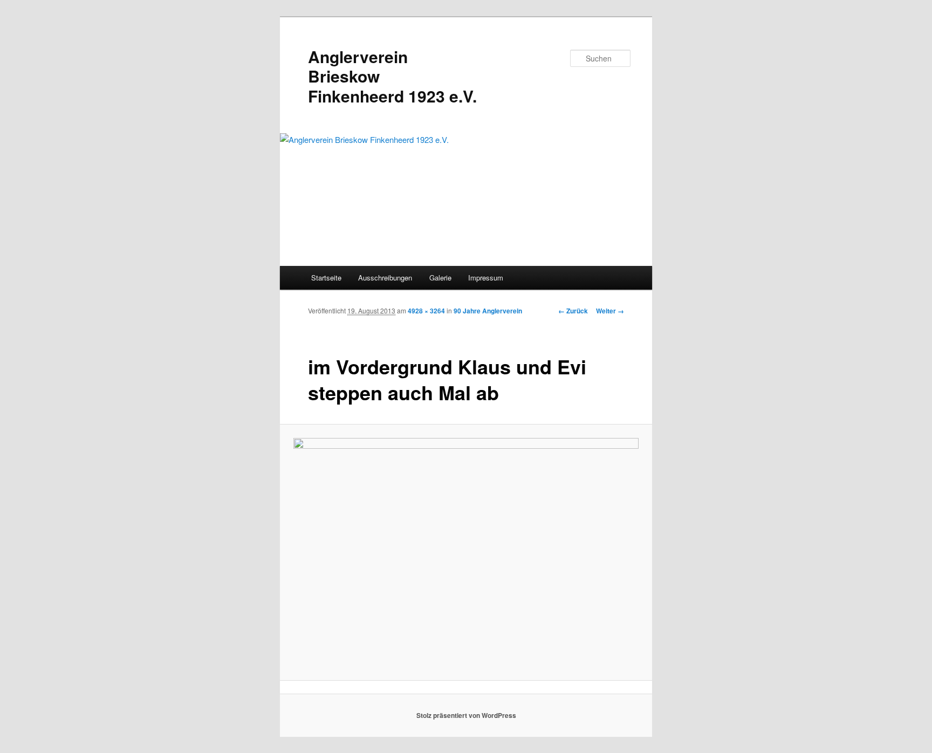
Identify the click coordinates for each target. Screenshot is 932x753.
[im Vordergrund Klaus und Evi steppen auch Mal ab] (466, 552)
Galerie (440, 277)
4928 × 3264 (426, 311)
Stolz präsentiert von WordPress (466, 715)
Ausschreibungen (385, 277)
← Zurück (573, 311)
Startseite (326, 277)
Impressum (485, 277)
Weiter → (610, 311)
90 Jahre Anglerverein (488, 311)
